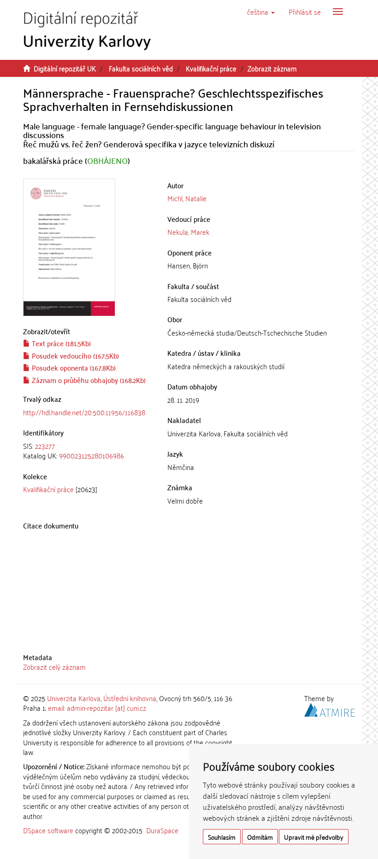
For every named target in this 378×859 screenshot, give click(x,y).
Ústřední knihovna (129, 697)
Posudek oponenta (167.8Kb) (73, 367)
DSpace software (48, 830)
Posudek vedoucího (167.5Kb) (74, 355)
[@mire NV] (329, 708)
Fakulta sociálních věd (141, 68)
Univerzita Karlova (73, 697)
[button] (261, 11)
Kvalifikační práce (211, 68)
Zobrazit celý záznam (54, 666)
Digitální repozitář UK (65, 68)
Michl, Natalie (187, 198)
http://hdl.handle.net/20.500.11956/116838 (84, 412)
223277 (45, 445)
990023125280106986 (91, 455)
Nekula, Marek (188, 231)
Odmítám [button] (260, 836)
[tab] (88, 451)
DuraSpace (162, 830)
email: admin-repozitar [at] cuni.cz (97, 707)
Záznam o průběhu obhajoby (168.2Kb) (88, 379)
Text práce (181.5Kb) (60, 343)
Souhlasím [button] (222, 836)
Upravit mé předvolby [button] (313, 836)
